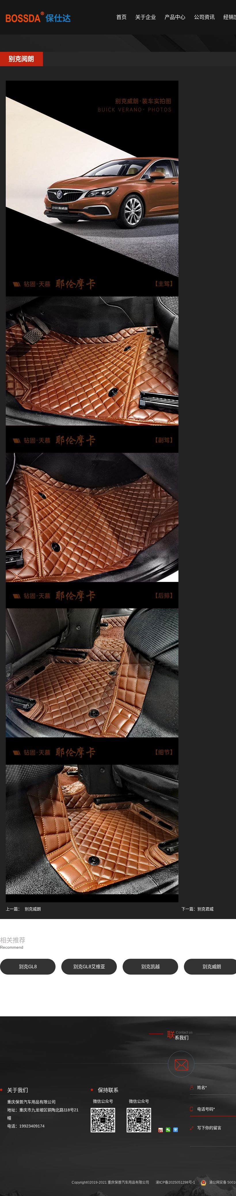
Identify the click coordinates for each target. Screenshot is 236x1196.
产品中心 (175, 17)
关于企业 (145, 17)
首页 (121, 17)
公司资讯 (204, 17)
